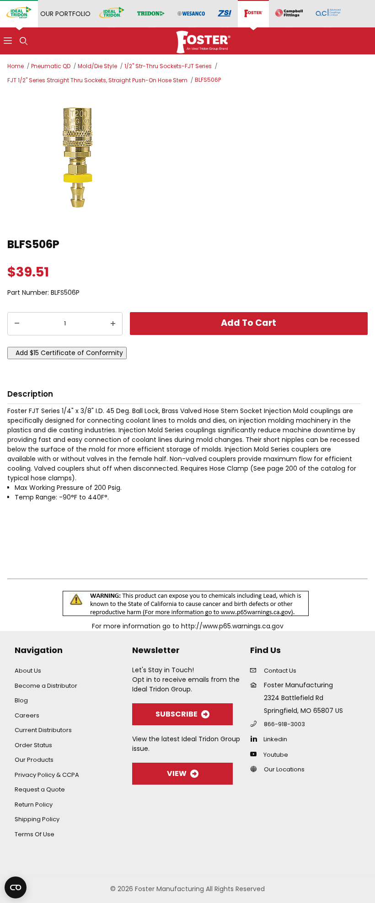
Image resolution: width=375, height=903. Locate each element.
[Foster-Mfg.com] (203, 40)
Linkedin (275, 739)
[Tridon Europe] (151, 14)
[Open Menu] (8, 40)
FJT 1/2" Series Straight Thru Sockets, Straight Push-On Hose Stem (97, 80)
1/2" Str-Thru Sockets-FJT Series (168, 66)
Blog (21, 700)
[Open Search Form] (23, 40)
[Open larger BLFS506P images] (187, 159)
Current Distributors (43, 730)
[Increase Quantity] (113, 324)
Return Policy (34, 804)
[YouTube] (256, 754)
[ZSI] (224, 14)
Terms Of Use (34, 834)
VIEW (177, 773)
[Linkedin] (256, 738)
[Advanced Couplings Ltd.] (328, 14)
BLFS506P (208, 80)
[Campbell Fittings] (289, 14)
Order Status (33, 745)
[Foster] (253, 13)
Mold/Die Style (97, 66)
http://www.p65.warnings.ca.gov (232, 626)
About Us (28, 670)
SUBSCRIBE (176, 714)
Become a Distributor (46, 685)
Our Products (34, 759)
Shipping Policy (37, 819)
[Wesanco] (191, 14)
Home (15, 66)
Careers (27, 715)
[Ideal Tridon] (111, 14)
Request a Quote (40, 789)
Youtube (275, 754)
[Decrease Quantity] (17, 324)
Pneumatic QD (50, 66)
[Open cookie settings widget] (16, 887)
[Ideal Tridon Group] (19, 13)
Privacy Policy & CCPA (47, 774)
